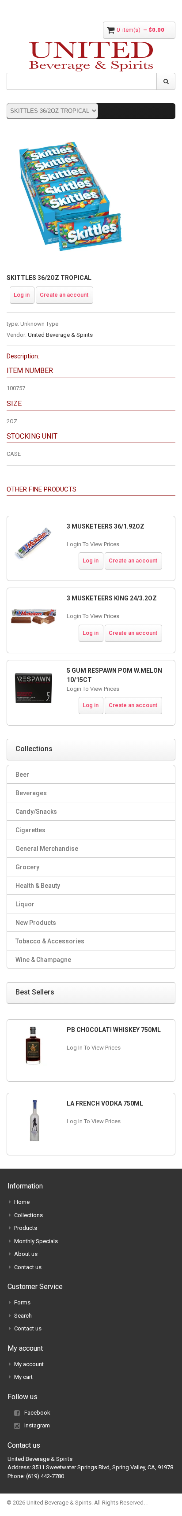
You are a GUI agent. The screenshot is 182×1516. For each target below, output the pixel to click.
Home (22, 1202)
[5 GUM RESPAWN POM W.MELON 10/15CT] (33, 688)
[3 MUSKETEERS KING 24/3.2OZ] (33, 616)
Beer (22, 774)
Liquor (24, 904)
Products (25, 1228)
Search (23, 1315)
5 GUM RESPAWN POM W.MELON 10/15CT (114, 675)
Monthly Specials (36, 1241)
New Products (35, 922)
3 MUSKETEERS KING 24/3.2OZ (112, 598)
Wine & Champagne (43, 959)
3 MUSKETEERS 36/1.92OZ (105, 526)
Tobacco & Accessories (49, 941)
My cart (23, 1377)
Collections (28, 1215)
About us (26, 1254)
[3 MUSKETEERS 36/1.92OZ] (33, 544)
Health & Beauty (37, 885)
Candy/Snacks (36, 811)
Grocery (27, 867)
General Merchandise (46, 848)
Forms (22, 1302)
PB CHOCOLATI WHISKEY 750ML (114, 1029)
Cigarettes (30, 830)
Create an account (64, 294)
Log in (22, 294)
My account (29, 1364)
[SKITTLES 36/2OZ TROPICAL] (71, 136)
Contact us (28, 1267)
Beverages (31, 793)
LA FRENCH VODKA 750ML (105, 1103)
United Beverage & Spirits (60, 335)
